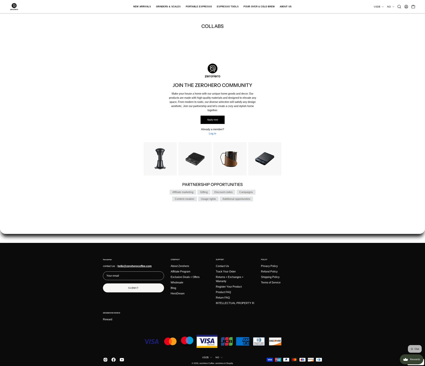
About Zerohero (180, 266)
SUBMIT (133, 288)
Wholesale (177, 282)
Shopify (229, 363)
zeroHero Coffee (206, 363)
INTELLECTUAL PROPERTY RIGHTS (239, 303)
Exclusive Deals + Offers (185, 277)
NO (389, 6)
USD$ (377, 6)
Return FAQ (223, 297)
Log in (212, 133)
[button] (168, 6)
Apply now (212, 119)
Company (175, 260)
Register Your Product (229, 286)
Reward (107, 319)
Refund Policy (269, 271)
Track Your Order (226, 271)
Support (220, 260)
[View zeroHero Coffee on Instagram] (105, 359)
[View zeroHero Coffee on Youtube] (121, 359)
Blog (173, 288)
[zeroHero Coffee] (14, 6)
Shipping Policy (270, 277)
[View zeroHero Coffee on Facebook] (113, 359)
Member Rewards (111, 313)
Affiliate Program (180, 271)
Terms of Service (271, 282)
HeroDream (177, 293)
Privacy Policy (269, 266)
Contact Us (222, 266)
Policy (264, 260)
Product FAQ (223, 292)
